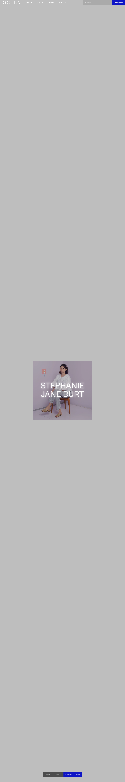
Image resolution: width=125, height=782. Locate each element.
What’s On (62, 2)
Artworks (40, 2)
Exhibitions (58, 774)
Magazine (28, 2)
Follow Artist (68, 774)
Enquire (78, 774)
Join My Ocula (119, 2)
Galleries (51, 2)
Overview (47, 774)
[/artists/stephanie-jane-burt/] (10, 2)
